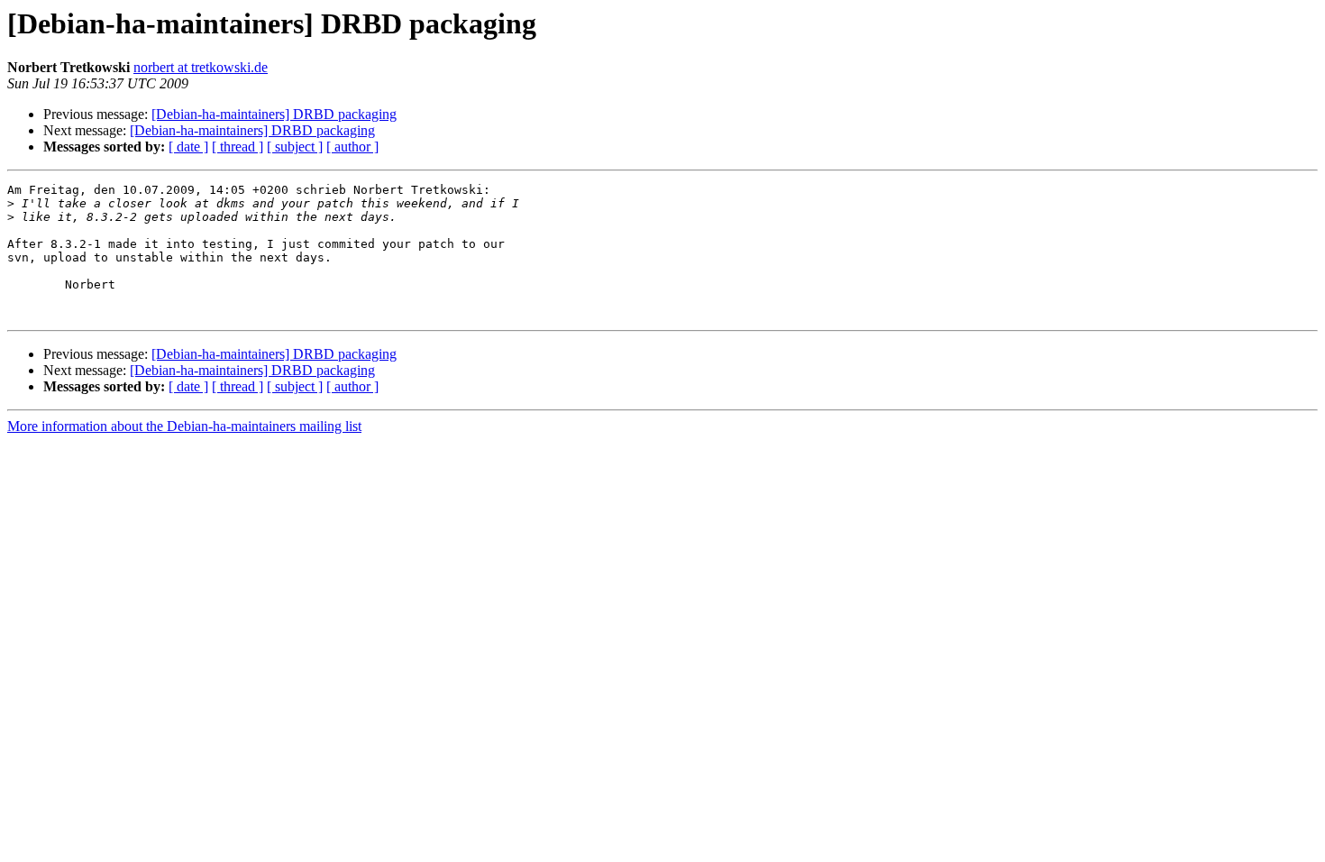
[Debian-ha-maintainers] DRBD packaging (274, 114)
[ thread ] (237, 146)
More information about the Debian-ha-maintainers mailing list (184, 426)
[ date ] (188, 146)
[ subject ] (295, 146)
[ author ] (352, 146)
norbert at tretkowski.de (200, 67)
